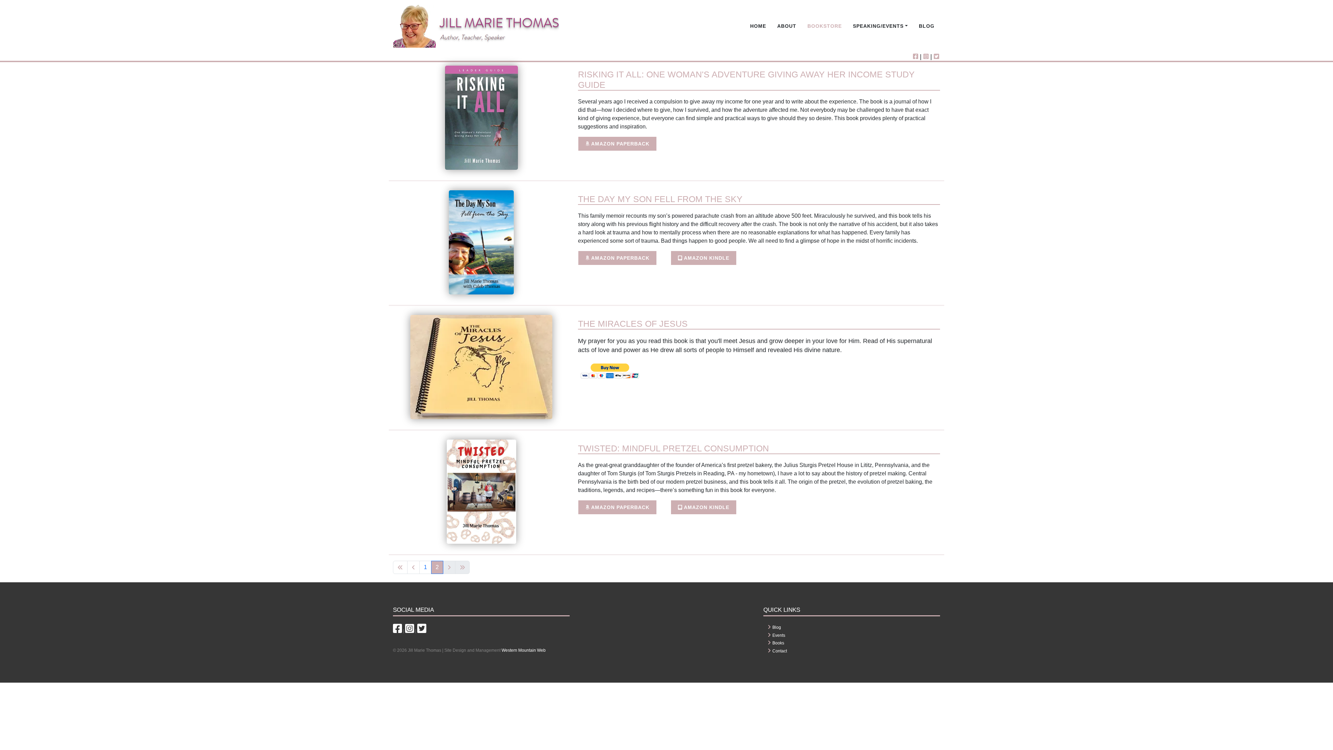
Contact (779, 651)
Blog (926, 26)
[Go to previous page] (413, 567)
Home (758, 26)
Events (778, 635)
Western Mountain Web (524, 650)
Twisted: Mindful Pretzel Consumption (673, 448)
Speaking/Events (878, 26)
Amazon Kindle (705, 258)
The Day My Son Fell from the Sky (660, 199)
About (786, 26)
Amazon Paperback (619, 144)
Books (778, 643)
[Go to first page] (400, 567)
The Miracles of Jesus (633, 323)
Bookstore (824, 26)
